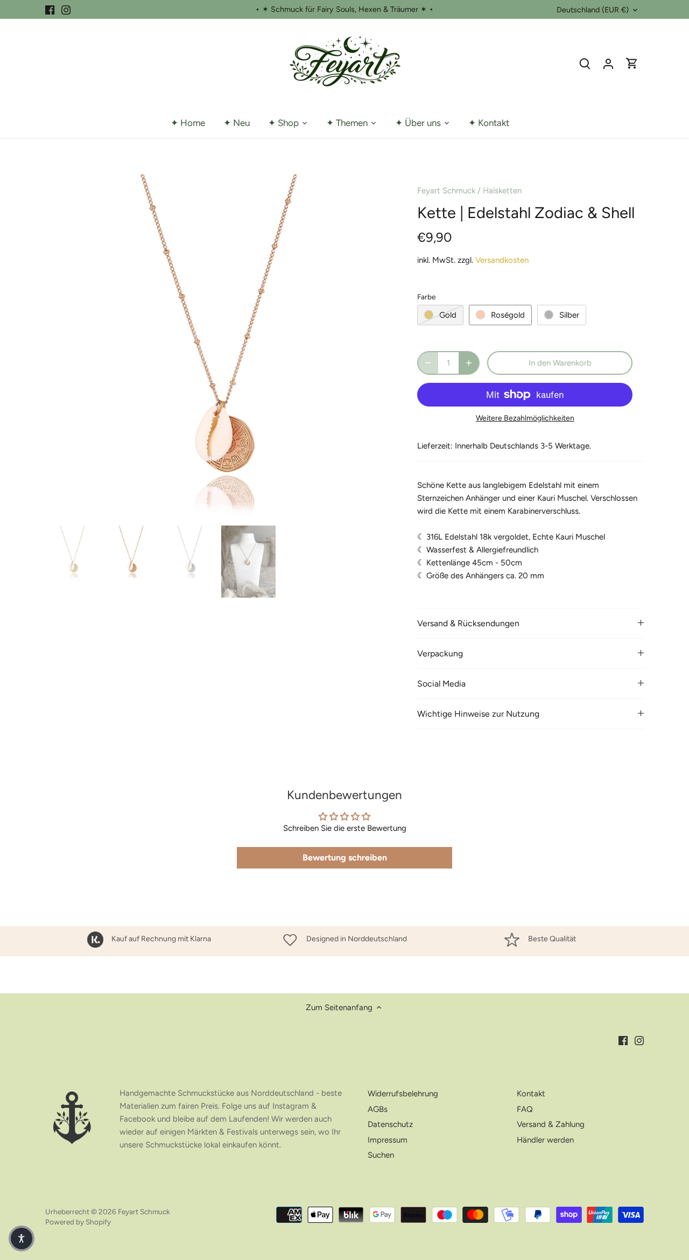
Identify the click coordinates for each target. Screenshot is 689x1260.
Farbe (426, 296)
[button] (21, 1238)
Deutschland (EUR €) (593, 10)
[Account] (608, 63)
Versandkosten (502, 260)
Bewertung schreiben (345, 857)
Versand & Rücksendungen (468, 623)
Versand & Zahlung (551, 1124)
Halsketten (502, 190)
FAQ (525, 1109)
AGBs (378, 1109)
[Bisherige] (61, 347)
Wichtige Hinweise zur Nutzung (478, 714)
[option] (218, 347)
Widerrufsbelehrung (403, 1093)
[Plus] (469, 363)
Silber (569, 315)
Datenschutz (390, 1124)
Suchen (381, 1155)
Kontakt (531, 1093)
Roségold (508, 315)
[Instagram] (66, 9)
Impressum (387, 1140)
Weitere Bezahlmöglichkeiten (525, 418)
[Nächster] (375, 347)
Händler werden (545, 1140)
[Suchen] (584, 63)
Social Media (441, 683)
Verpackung (440, 653)
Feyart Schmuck (446, 190)
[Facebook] (49, 9)
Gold (447, 315)
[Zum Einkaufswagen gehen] (631, 63)
